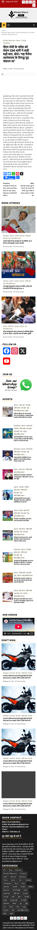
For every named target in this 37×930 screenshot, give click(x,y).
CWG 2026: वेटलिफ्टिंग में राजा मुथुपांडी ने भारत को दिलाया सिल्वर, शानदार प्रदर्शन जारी (22, 459)
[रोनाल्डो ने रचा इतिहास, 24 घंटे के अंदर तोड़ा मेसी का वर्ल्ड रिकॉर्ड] (8, 516)
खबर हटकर (22, 235)
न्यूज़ (9, 238)
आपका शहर (22, 405)
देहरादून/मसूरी (13, 900)
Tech (20, 880)
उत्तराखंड (17, 235)
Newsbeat (6, 235)
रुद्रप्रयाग (6, 910)
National (13, 877)
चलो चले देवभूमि (16, 890)
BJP (4, 870)
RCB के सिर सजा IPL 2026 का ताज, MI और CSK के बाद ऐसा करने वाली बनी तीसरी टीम (23, 580)
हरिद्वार (26, 410)
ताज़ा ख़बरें (16, 431)
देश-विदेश (26, 897)
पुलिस (26, 903)
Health (5, 877)
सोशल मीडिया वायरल (16, 238)
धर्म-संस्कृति (23, 900)
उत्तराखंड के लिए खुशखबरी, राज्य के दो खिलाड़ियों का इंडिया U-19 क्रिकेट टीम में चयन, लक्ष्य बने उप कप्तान (23, 562)
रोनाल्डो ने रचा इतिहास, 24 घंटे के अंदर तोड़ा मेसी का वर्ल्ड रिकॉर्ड (22, 519)
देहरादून (5, 900)
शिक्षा (13, 910)
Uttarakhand (6, 43)
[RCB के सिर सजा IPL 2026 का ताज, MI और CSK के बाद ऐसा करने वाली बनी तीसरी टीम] (8, 578)
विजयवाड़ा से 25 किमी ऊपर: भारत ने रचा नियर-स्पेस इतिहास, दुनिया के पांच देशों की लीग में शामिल (23, 600)
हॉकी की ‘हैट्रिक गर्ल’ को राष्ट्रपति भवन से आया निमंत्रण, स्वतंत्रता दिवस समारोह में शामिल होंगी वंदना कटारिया (23, 415)
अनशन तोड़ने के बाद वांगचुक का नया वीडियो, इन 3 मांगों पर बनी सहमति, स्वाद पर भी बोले (17, 242)
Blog (10, 870)
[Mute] (28, 634)
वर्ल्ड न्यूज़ (25, 532)
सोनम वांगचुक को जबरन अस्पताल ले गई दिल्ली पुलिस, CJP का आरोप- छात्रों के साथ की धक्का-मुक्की (18, 333)
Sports (16, 405)
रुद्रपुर (25, 431)
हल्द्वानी (11, 913)
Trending (23, 40)
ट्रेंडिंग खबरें (28, 235)
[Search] (34, 25)
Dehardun (6, 281)
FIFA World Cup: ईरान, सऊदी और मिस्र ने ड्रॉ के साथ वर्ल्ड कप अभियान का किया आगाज (23, 539)
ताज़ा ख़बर (5, 238)
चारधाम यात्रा (6, 893)
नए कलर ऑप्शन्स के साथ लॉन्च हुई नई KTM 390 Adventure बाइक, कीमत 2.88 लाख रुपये (17, 677)
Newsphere (19, 928)
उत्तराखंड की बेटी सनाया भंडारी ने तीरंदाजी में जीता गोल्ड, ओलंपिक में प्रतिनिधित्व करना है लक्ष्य (22, 500)
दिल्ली (13, 897)
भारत (21, 593)
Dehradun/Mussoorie (9, 40)
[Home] (4, 25)
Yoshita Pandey (19, 68)
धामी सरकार (6, 903)
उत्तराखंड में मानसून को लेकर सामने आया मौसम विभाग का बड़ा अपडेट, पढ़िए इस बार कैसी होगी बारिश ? (10, 189)
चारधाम (25, 890)
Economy (23, 873)
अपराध (23, 883)
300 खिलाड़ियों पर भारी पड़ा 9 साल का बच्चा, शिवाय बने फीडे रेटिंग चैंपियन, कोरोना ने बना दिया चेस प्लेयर (23, 438)
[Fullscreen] (32, 634)
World (21, 510)
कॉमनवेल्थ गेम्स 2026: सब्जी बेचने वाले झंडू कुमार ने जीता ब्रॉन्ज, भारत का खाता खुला (23, 476)
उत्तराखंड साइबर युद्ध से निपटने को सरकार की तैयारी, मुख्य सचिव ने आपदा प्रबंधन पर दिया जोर (27, 189)
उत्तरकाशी (14, 887)
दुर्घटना (19, 897)
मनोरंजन (19, 575)
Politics (18, 40)
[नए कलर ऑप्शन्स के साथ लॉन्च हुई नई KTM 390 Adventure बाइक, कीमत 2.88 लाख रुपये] (18, 656)
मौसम (17, 907)
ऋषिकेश (27, 487)
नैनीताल (14, 903)
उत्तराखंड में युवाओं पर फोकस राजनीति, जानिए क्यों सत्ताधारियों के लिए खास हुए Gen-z (17, 287)
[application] (18, 626)
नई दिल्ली (22, 326)
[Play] (5, 634)
